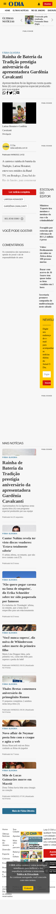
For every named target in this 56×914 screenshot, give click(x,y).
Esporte (5, 854)
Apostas (16, 836)
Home (7, 10)
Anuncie (51, 887)
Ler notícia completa (19, 192)
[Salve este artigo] (14, 94)
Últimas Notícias (21, 10)
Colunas (6, 858)
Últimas (8, 20)
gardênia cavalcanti (15, 206)
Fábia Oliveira (11, 53)
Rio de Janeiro (38, 10)
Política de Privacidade (27, 874)
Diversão (6, 849)
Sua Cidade (16, 830)
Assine (47, 4)
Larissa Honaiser (13, 199)
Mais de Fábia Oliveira (23, 811)
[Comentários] (18, 94)
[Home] (16, 5)
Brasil (4, 867)
